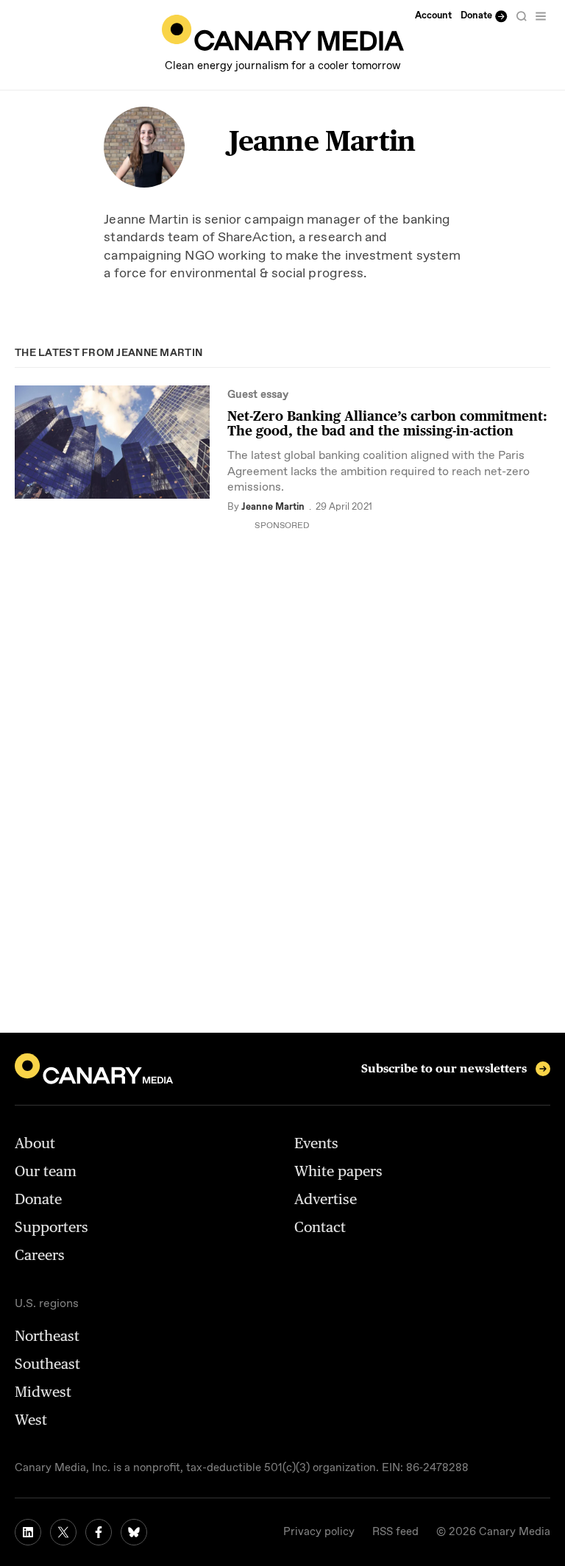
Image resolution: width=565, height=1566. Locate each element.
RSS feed (395, 1532)
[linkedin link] (28, 1532)
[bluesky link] (134, 1532)
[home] (283, 33)
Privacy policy (319, 1532)
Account (433, 16)
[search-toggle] (521, 16)
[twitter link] (63, 1532)
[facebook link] (98, 1532)
